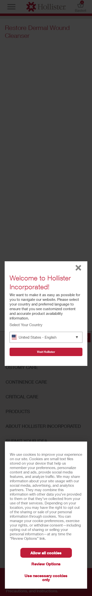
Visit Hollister (46, 352)
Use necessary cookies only (46, 577)
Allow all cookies (46, 552)
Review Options (46, 563)
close (78, 268)
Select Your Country (26, 324)
